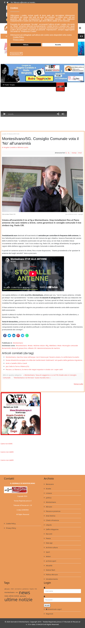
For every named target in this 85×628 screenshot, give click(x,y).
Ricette (48, 489)
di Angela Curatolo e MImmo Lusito (15, 147)
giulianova (25, 589)
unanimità (7, 348)
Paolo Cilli (33, 348)
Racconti (48, 534)
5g (47, 345)
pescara (23, 596)
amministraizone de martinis (49, 348)
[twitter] (7, 2)
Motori (48, 556)
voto (60, 345)
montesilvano (22, 345)
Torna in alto (78, 384)
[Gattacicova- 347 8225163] (42, 413)
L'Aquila (48, 525)
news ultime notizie (11, 596)
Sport (47, 552)
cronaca (48, 493)
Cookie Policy (11, 523)
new (16, 592)
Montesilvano (18, 343)
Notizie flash (50, 570)
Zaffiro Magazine (51, 529)
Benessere (49, 484)
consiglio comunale (70, 345)
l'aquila (31, 589)
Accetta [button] (58, 45)
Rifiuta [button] (25, 45)
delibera (53, 345)
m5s (36, 589)
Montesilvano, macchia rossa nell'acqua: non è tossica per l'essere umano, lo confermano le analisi (42, 357)
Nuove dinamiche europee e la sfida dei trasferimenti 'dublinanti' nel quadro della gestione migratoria (44, 360)
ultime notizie (40, 345)
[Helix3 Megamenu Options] (80, 28)
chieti (12, 589)
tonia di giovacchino (20, 348)
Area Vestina (50, 516)
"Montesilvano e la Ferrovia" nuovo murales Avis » (32, 378)
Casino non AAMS (6, 444)
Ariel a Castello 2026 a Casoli (16, 363)
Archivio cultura (51, 547)
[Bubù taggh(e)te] (42, 73)
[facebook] (4, 2)
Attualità (48, 565)
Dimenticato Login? (55, 609)
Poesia (48, 538)
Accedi (47, 605)
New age (48, 543)
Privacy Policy (11, 528)
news (31, 345)
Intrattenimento (51, 579)
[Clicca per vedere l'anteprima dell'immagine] (42, 184)
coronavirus (18, 589)
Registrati (49, 614)
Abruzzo (48, 507)
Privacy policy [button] (18, 40)
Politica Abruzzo (51, 574)
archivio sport (50, 561)
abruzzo (7, 589)
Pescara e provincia (52, 511)
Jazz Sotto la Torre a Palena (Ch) (17, 366)
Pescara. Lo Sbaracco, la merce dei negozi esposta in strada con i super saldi (34, 369)
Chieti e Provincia (52, 520)
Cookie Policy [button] (18, 37)
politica (48, 498)
